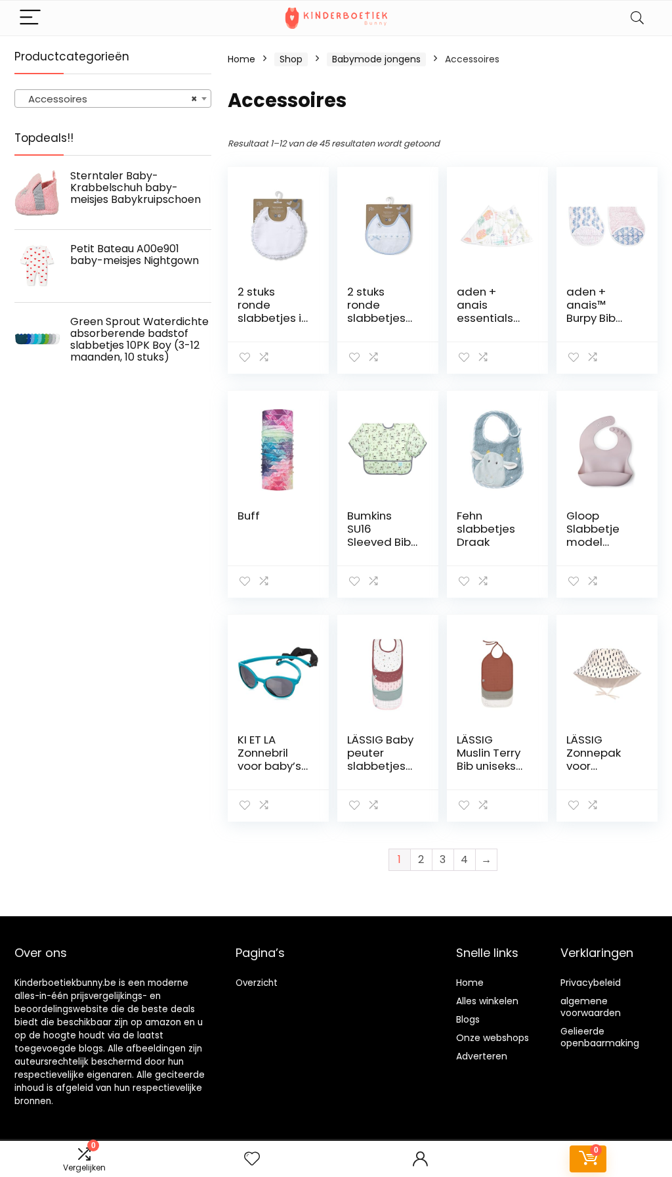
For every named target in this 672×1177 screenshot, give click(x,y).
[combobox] (112, 98)
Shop (291, 59)
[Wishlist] (252, 1159)
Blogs (468, 1019)
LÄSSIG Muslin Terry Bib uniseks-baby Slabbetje (489, 766)
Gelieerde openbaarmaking (599, 1037)
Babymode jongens (376, 59)
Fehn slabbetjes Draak (486, 529)
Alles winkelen (487, 1001)
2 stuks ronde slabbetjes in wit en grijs (273, 311)
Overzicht (257, 983)
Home (241, 59)
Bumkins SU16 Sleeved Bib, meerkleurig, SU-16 (381, 542)
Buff (249, 515)
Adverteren (481, 1056)
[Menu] (30, 18)
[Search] (637, 18)
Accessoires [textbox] (109, 99)
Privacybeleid (590, 982)
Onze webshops (492, 1037)
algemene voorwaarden (590, 1006)
